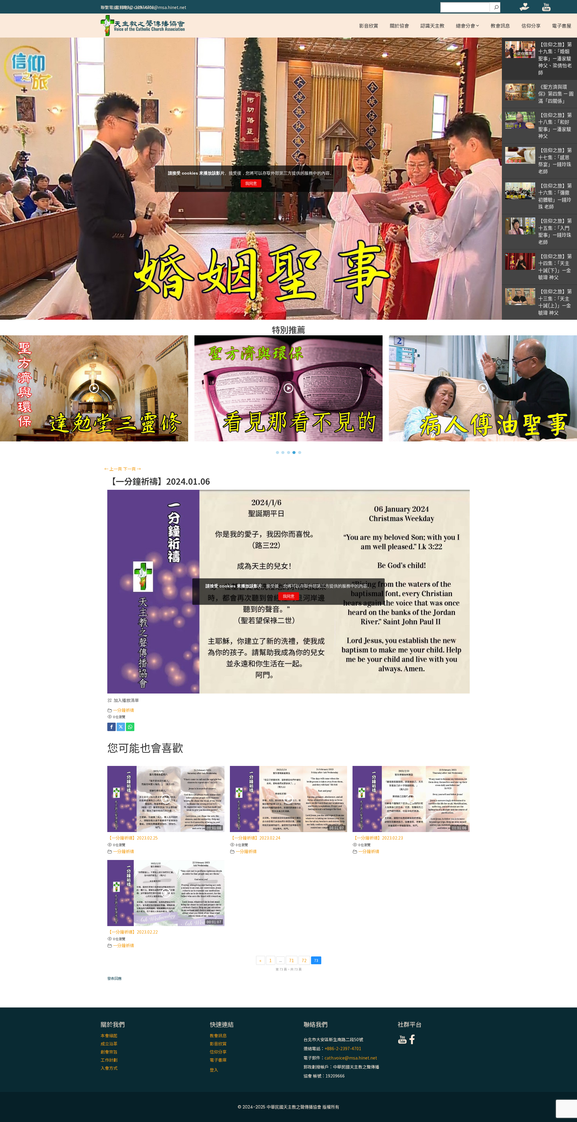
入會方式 (109, 1068)
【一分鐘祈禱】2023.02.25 (132, 838)
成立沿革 (109, 1044)
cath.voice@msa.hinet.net (351, 1058)
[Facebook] (111, 727)
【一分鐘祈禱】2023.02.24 (255, 838)
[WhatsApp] (130, 727)
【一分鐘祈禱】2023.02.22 (132, 932)
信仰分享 (531, 25)
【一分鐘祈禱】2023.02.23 (378, 838)
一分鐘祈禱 (123, 710)
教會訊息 (500, 25)
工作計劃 (109, 1060)
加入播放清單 (126, 700)
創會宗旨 (109, 1052)
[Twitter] (121, 727)
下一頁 (132, 469)
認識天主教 (432, 25)
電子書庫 (218, 1060)
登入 (214, 1070)
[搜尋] (496, 7)
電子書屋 (561, 25)
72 (304, 960)
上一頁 (113, 469)
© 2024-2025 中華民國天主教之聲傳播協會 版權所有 (288, 1107)
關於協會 (399, 25)
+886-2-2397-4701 (343, 1049)
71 (291, 960)
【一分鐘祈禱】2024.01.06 (158, 481)
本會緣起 (109, 1035)
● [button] (277, 452)
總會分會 (465, 25)
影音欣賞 (368, 25)
